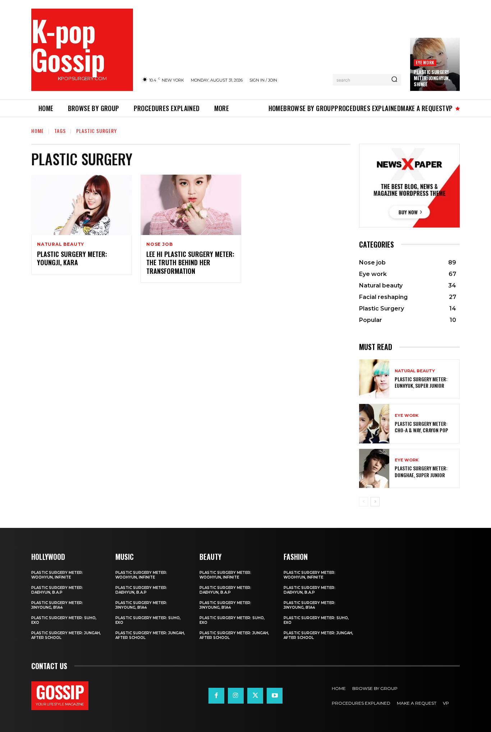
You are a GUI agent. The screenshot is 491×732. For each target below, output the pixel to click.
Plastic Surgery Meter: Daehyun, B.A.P (57, 590)
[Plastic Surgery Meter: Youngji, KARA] (81, 205)
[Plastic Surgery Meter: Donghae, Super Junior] (374, 468)
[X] (255, 696)
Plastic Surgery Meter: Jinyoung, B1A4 (57, 605)
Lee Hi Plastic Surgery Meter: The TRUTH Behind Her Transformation (190, 262)
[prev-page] (363, 501)
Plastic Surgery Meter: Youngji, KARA (72, 258)
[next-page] (375, 501)
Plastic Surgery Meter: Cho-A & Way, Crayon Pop (421, 427)
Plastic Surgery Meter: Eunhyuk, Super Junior (421, 382)
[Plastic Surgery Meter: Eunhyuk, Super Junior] (374, 379)
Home (37, 130)
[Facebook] (216, 696)
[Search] (394, 80)
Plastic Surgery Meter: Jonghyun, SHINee (432, 78)
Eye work (425, 62)
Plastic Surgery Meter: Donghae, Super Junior (421, 471)
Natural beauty (60, 244)
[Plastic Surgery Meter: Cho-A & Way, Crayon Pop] (374, 423)
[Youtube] (275, 696)
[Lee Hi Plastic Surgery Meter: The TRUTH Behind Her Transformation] (191, 205)
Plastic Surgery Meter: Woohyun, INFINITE (57, 575)
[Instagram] (236, 696)
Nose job (159, 244)
